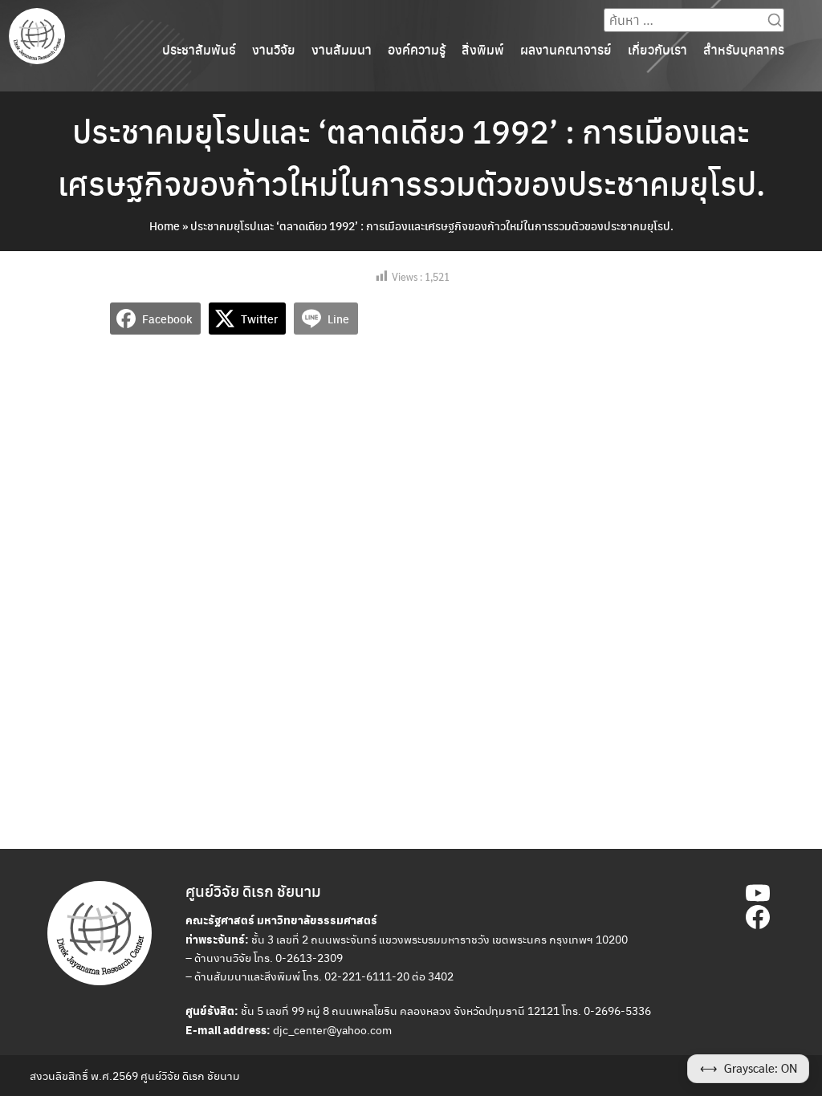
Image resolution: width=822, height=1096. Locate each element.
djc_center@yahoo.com (332, 1029)
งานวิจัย (273, 49)
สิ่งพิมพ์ (483, 49)
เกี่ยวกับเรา (657, 49)
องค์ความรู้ (417, 49)
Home (164, 225)
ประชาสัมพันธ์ (199, 49)
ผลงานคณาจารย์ (566, 49)
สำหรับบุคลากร (743, 49)
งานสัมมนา (341, 49)
